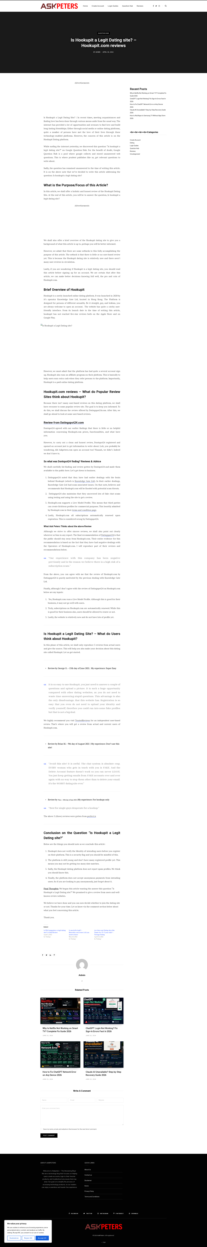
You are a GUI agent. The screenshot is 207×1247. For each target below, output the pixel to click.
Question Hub (103, 33)
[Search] (164, 6)
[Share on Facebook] (29, 88)
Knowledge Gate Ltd (84, 481)
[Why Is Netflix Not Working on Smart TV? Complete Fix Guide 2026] (60, 1011)
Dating (132, 143)
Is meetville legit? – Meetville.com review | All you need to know (79, 932)
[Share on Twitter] (29, 94)
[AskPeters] (59, 6)
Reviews (133, 151)
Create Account (135, 140)
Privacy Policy (89, 1191)
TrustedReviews (82, 720)
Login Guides (134, 145)
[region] (28, 1231)
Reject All (28, 1238)
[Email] (29, 105)
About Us (88, 1169)
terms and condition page (84, 510)
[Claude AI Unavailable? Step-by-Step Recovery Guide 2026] (103, 1054)
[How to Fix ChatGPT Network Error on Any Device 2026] (60, 1054)
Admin (98, 52)
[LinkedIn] (50, 955)
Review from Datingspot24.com (64, 422)
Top (104, 1242)
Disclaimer (88, 1180)
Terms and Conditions (92, 1196)
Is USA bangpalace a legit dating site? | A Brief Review (55, 931)
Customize (14, 1238)
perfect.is (91, 816)
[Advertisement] (82, 100)
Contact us (88, 1175)
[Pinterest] (29, 99)
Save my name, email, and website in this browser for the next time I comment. (70, 1129)
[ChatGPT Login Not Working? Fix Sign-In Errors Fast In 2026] (103, 1011)
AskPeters (100, 1235)
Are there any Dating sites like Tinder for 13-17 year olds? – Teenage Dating (104, 932)
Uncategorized (135, 154)
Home (87, 1186)
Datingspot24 (107, 535)
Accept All (42, 1238)
